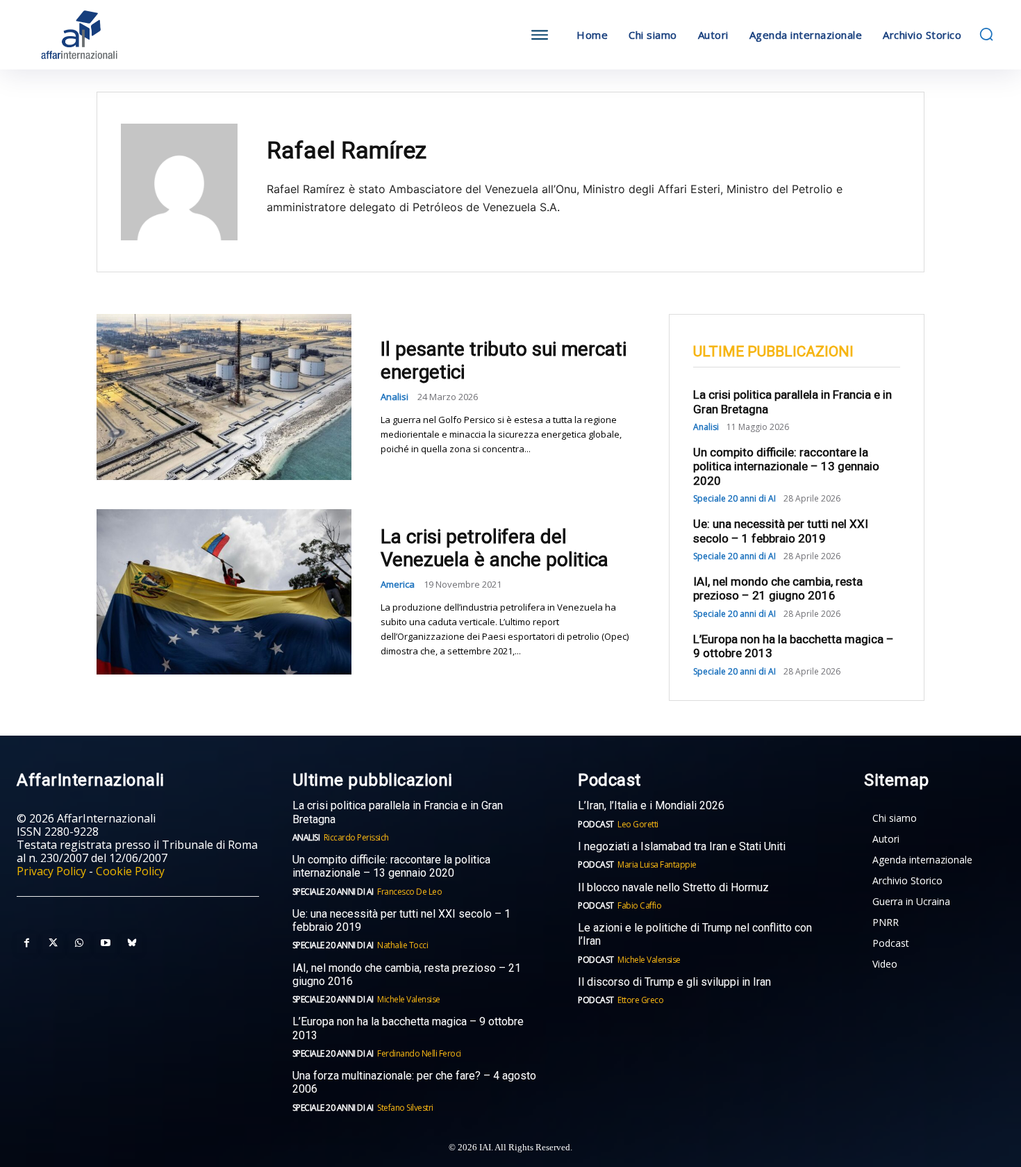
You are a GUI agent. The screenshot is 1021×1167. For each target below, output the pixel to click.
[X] (53, 943)
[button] (986, 34)
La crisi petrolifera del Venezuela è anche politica (494, 548)
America (398, 584)
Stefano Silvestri (405, 1108)
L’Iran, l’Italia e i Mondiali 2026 (651, 805)
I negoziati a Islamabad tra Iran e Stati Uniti (682, 846)
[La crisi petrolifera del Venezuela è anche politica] (224, 591)
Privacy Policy (51, 871)
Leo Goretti (637, 824)
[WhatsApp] (79, 943)
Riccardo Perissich (356, 837)
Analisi (394, 397)
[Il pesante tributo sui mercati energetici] (224, 396)
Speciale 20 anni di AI (734, 499)
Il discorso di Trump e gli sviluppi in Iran (674, 981)
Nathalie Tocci (402, 945)
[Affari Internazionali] (148, 35)
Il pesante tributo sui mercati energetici (503, 361)
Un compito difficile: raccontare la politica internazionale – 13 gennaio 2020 (786, 466)
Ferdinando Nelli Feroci (419, 1053)
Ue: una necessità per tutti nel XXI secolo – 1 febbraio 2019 (780, 531)
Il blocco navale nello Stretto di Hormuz (673, 887)
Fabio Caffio (639, 905)
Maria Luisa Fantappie (657, 864)
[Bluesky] (132, 943)
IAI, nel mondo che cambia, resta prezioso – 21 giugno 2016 (778, 588)
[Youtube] (105, 943)
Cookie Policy (130, 871)
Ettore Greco (640, 1000)
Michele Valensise (408, 999)
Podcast (596, 824)
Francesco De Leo (409, 891)
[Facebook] (26, 943)
